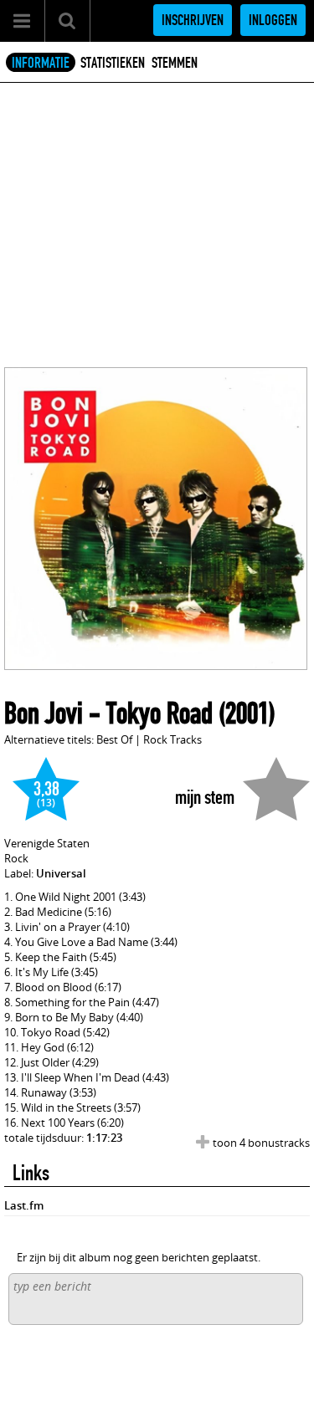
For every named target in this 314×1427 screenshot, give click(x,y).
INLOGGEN (273, 20)
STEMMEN (175, 63)
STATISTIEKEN (112, 63)
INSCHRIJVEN (193, 20)
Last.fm (24, 1205)
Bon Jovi (43, 713)
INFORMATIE (40, 63)
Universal (61, 873)
